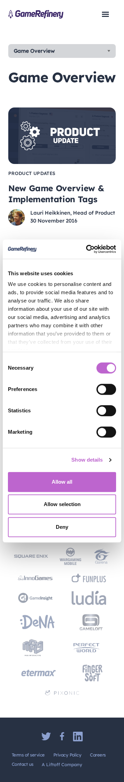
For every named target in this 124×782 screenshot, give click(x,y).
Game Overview (34, 51)
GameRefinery (35, 14)
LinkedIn (78, 736)
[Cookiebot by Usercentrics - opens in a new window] (87, 249)
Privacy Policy (67, 755)
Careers (97, 755)
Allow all (62, 482)
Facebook (62, 736)
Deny (62, 527)
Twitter (46, 736)
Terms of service (28, 755)
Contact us (22, 764)
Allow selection (62, 504)
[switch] (106, 389)
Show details (87, 460)
